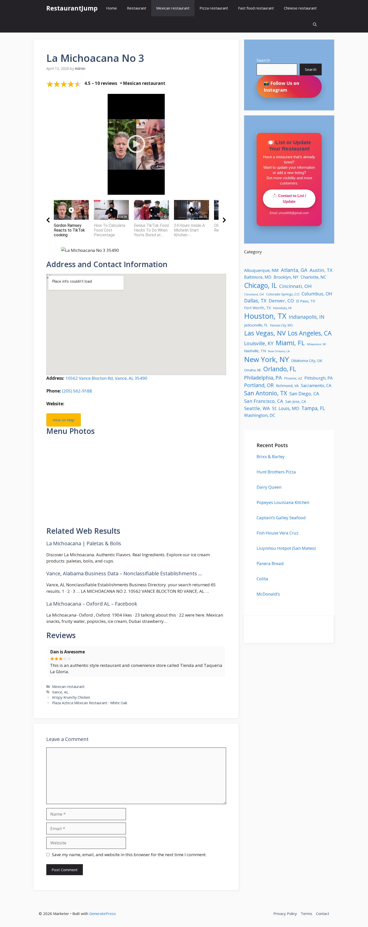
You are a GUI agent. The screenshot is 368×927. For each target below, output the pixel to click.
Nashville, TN (255, 350)
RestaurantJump (72, 8)
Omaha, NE (252, 370)
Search (263, 60)
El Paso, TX (305, 300)
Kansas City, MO (281, 325)
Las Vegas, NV (265, 332)
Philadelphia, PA (263, 377)
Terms (306, 913)
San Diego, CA (304, 394)
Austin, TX (321, 270)
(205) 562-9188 (77, 391)
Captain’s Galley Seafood (281, 517)
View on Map (64, 419)
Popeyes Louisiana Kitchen (283, 502)
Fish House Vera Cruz (277, 533)
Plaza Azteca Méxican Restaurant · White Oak (89, 702)
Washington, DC (259, 415)
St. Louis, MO (285, 408)
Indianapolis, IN (306, 316)
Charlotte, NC (313, 277)
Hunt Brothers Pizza (276, 472)
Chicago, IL (260, 285)
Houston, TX (265, 316)
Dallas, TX (255, 300)
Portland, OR (259, 385)
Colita (262, 579)
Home (111, 8)
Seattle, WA (257, 408)
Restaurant (136, 8)
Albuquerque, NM (261, 270)
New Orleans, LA (279, 351)
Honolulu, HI (282, 308)
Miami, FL (290, 342)
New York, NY (266, 359)
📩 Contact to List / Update (289, 199)
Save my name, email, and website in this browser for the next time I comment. (129, 854)
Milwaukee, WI (316, 344)
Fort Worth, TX (257, 307)
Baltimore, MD (257, 277)
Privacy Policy (285, 913)
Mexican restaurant (173, 8)
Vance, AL (60, 692)
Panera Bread (270, 563)
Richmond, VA (287, 385)
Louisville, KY (258, 343)
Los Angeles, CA (310, 333)
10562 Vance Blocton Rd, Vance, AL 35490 (106, 378)
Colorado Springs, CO (282, 294)
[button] (315, 24)
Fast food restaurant (256, 8)
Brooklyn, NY (286, 277)
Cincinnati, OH (295, 286)
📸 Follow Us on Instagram (281, 86)
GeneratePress (102, 913)
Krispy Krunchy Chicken (71, 697)
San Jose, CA (295, 401)
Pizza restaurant (214, 8)
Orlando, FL (279, 369)
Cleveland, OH (254, 294)
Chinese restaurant (300, 8)
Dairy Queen (269, 487)
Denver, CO (281, 300)
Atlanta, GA (294, 270)
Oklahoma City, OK (306, 360)
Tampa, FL (313, 408)
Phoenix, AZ (293, 378)
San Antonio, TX (265, 393)
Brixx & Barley (271, 456)
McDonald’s (268, 594)
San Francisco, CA (263, 401)
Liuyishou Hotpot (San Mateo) (286, 548)
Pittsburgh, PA (318, 378)
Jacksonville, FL (256, 325)
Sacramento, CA (316, 385)
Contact (322, 913)
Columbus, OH (317, 294)
